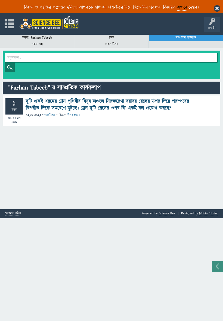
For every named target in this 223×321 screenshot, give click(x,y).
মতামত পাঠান (13, 213)
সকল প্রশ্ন (37, 44)
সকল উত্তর (111, 44)
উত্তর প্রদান (73, 115)
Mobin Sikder (208, 213)
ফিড (111, 37)
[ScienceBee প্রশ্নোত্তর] (48, 22)
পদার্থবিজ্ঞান (50, 115)
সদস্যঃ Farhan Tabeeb (37, 37)
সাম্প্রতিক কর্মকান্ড (186, 37)
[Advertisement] (111, 168)
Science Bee (167, 213)
